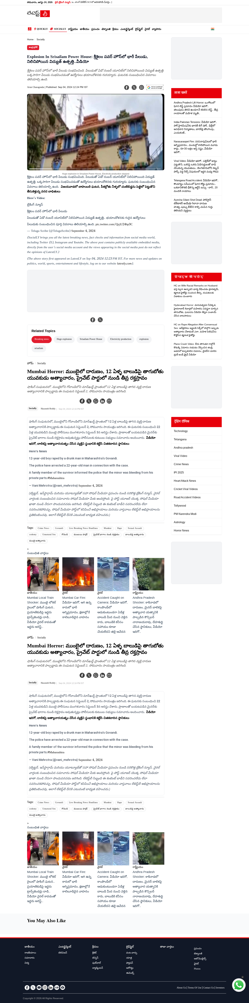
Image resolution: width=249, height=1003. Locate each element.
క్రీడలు (115, 29)
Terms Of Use (194, 988)
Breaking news (42, 339)
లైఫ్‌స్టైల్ (139, 29)
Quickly (42, 29)
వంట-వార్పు (131, 953)
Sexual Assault (135, 528)
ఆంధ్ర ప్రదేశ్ (33, 47)
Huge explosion (64, 339)
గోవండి (65, 535)
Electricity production (120, 339)
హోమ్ (30, 364)
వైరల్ (147, 29)
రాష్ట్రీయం (73, 29)
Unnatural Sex (49, 535)
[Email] (62, 987)
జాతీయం (84, 29)
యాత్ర (129, 958)
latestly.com (124, 264)
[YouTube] (39, 987)
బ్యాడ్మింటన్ (97, 968)
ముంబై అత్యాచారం (37, 541)
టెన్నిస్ (95, 958)
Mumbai (107, 528)
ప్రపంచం (95, 29)
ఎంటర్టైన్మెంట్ (126, 29)
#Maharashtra (55, 478)
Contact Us (208, 988)
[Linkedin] (102, 401)
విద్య (27, 963)
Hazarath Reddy (48, 409)
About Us (181, 988)
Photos (197, 969)
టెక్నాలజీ (106, 29)
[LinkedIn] (50, 987)
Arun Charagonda (35, 87)
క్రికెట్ (94, 953)
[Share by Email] (109, 401)
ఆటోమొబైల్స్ (200, 959)
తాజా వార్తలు (167, 947)
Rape (119, 528)
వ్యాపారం (156, 29)
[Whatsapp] (95, 401)
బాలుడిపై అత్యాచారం (134, 535)
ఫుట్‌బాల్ (96, 963)
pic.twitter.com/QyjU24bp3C (114, 224)
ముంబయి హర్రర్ (81, 535)
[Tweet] (100, 319)
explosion (144, 339)
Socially (60, 29)
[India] (212, 29)
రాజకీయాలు (30, 953)
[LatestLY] (38, 16)
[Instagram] (44, 987)
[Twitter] (88, 401)
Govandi (59, 528)
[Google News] (56, 987)
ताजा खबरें (180, 93)
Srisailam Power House (91, 339)
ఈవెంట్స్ (130, 973)
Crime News (43, 528)
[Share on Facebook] (92, 319)
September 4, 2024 (83, 231)
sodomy (33, 535)
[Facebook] (82, 401)
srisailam (39, 349)
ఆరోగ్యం (129, 968)
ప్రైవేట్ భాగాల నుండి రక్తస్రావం (106, 535)
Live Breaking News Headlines (83, 528)
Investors (220, 988)
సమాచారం (30, 958)
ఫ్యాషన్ (129, 963)
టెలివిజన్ (62, 953)
